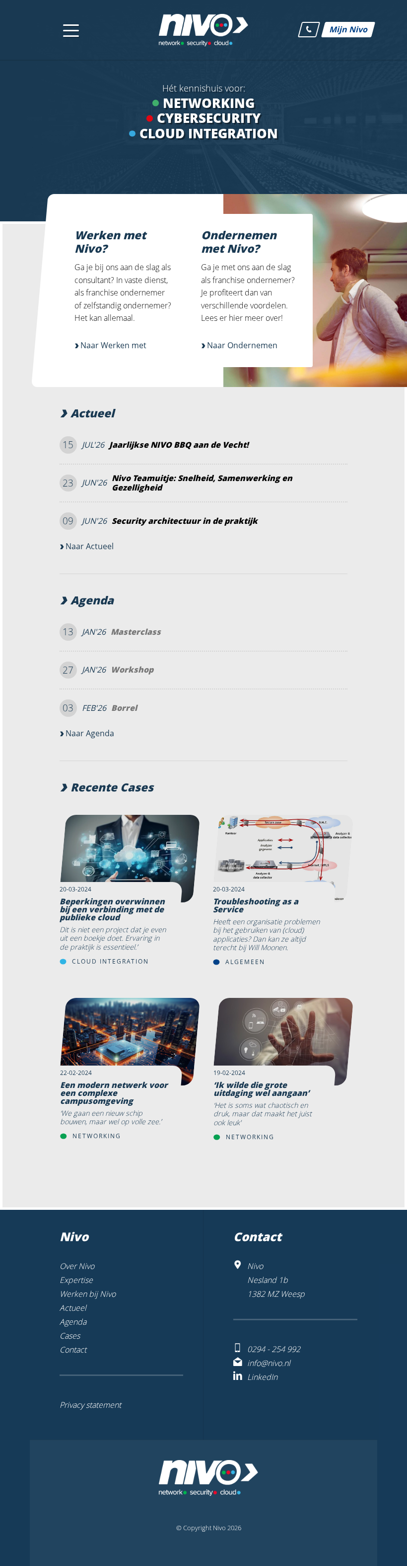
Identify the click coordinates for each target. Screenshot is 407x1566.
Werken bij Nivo (88, 1293)
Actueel (92, 413)
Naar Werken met (113, 345)
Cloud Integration (110, 961)
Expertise (76, 1279)
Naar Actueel (90, 546)
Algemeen (245, 962)
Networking (96, 1136)
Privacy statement (90, 1404)
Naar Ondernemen (242, 345)
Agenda (92, 600)
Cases (70, 1335)
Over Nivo (77, 1266)
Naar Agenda (90, 733)
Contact (73, 1349)
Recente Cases (111, 787)
